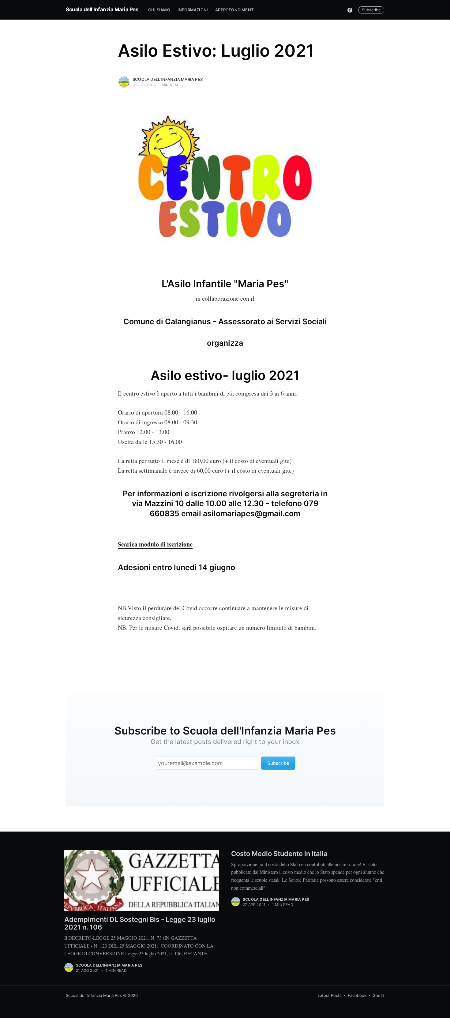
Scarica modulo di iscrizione (155, 544)
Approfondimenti (235, 9)
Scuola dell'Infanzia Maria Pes (102, 9)
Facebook (357, 995)
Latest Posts (330, 995)
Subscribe (371, 9)
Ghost (378, 995)
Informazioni (193, 9)
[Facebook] (349, 10)
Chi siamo (159, 9)
